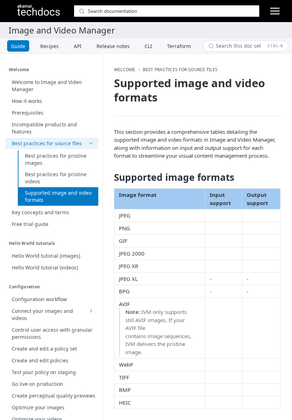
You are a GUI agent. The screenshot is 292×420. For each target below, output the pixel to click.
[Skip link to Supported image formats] (109, 177)
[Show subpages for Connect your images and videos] (91, 311)
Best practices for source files (180, 70)
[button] (214, 215)
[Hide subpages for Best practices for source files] (91, 143)
